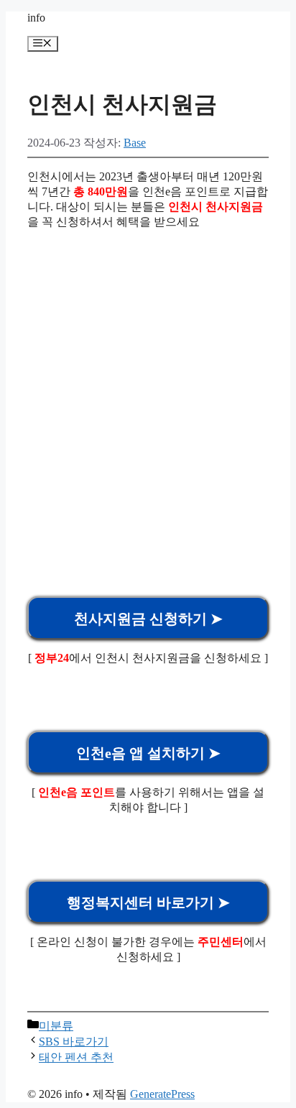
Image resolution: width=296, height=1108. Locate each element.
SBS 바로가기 (73, 1041)
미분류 (56, 1026)
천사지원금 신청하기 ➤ (148, 619)
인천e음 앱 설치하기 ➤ (148, 753)
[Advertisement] (148, 389)
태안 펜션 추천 (76, 1057)
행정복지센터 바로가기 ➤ (148, 902)
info (36, 17)
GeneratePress (162, 1094)
